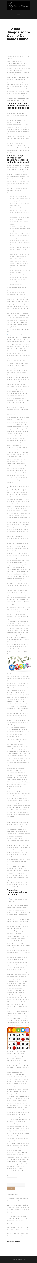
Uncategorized (12, 1178)
